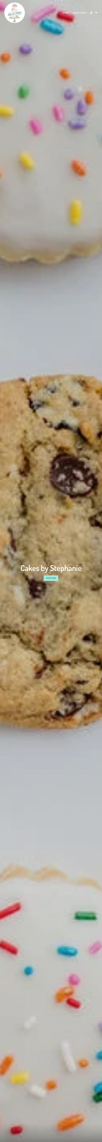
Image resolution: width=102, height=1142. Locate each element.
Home (66, 13)
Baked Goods (80, 13)
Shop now (51, 578)
